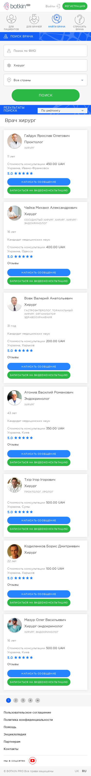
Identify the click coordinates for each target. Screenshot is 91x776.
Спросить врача (79, 28)
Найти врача (56, 27)
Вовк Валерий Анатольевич (48, 298)
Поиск (45, 95)
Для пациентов (11, 28)
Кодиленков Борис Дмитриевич (52, 546)
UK (77, 771)
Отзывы (13, 263)
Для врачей (34, 27)
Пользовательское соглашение (27, 712)
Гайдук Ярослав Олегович (47, 136)
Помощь (10, 727)
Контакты (11, 748)
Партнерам (12, 741)
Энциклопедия (15, 734)
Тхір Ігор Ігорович (39, 479)
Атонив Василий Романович (48, 392)
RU (84, 771)
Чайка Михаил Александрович (50, 207)
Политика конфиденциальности (28, 719)
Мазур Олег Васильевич (45, 620)
